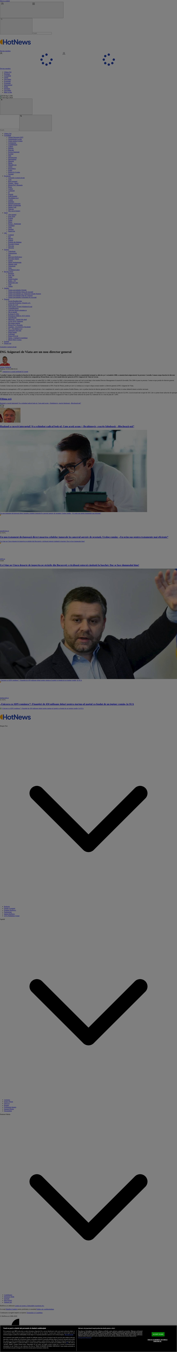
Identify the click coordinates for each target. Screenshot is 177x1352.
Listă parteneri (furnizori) (84, 1337)
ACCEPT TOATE (158, 1334)
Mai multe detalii (69, 1334)
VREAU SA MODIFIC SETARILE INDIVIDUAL (157, 1340)
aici (67, 1342)
